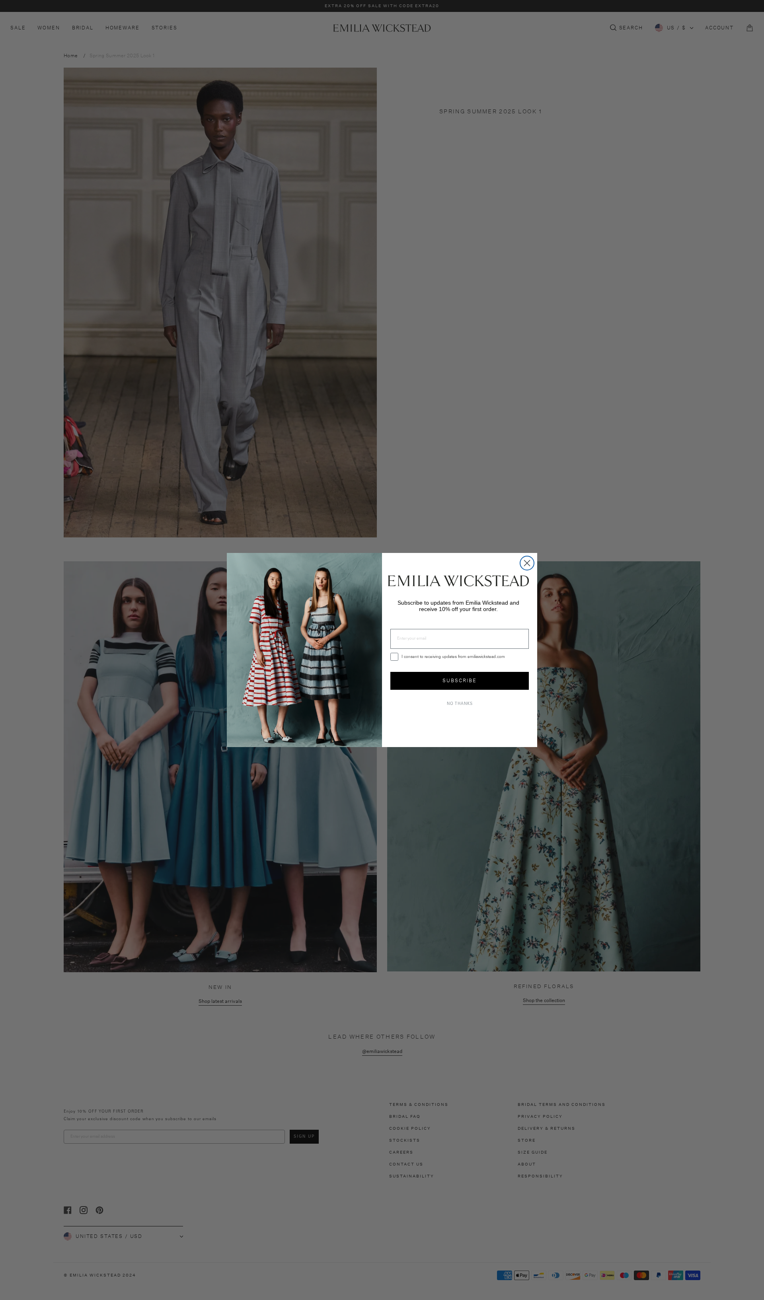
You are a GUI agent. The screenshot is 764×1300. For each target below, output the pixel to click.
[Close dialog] (527, 563)
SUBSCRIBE (459, 680)
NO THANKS (460, 704)
